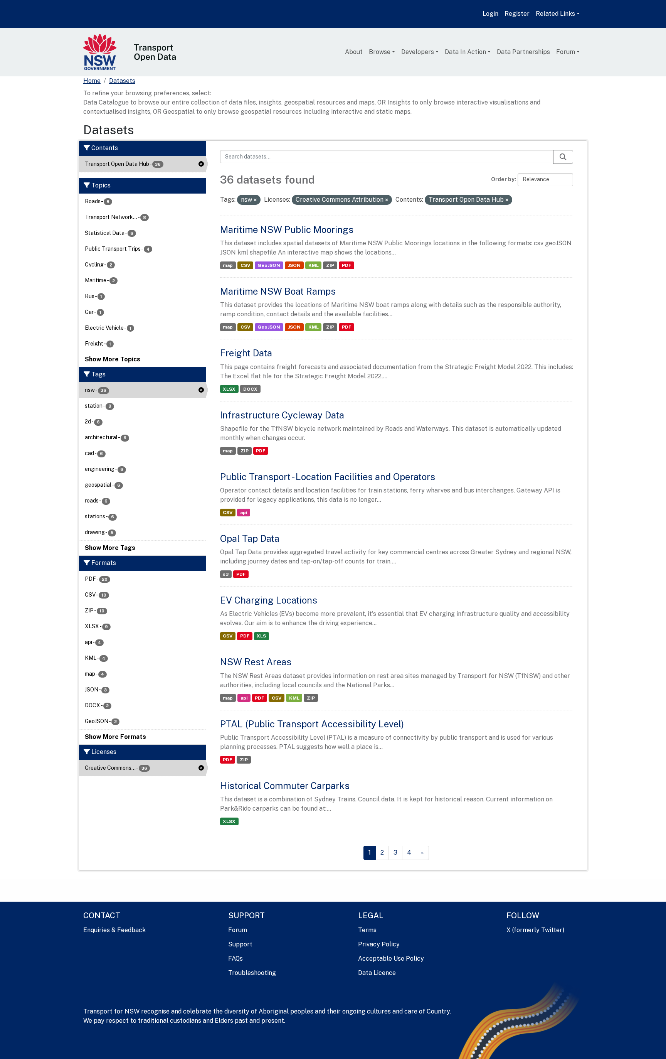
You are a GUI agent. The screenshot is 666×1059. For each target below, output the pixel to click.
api (243, 512)
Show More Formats (115, 736)
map (228, 265)
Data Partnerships (523, 52)
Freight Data (246, 352)
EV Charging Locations (268, 600)
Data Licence (377, 972)
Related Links (555, 13)
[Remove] (255, 200)
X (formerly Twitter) (535, 930)
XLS (261, 636)
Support (240, 944)
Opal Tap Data (249, 538)
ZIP (330, 265)
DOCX (250, 389)
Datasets (122, 80)
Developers (417, 52)
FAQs (235, 958)
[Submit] (563, 157)
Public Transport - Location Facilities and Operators (327, 476)
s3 (226, 574)
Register (517, 13)
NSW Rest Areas (255, 661)
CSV (245, 265)
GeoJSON (268, 265)
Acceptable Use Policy (391, 958)
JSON (294, 265)
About (354, 52)
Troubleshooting (252, 972)
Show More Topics (112, 359)
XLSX (229, 389)
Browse (379, 52)
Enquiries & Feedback (114, 930)
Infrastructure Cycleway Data (282, 415)
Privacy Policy (379, 944)
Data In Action (465, 52)
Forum (565, 52)
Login (490, 13)
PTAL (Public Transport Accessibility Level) (312, 723)
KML (313, 265)
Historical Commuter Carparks (285, 785)
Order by (503, 179)
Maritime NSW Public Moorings (286, 229)
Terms (367, 930)
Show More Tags (110, 547)
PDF (346, 265)
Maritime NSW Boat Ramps (278, 291)
